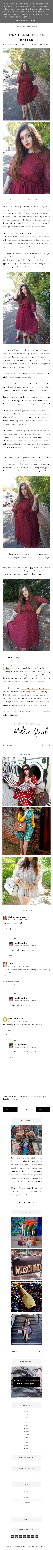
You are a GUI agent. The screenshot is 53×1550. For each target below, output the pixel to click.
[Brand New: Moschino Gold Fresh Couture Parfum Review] (26, 1312)
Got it (34, 21)
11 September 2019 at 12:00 (25, 945)
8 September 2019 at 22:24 (18, 1021)
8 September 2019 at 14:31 (18, 966)
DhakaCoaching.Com (11, 984)
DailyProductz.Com (11, 981)
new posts (10, 1109)
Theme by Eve (40, 1547)
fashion (30, 45)
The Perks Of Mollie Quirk (23, 1547)
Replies (14, 938)
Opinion (46, 45)
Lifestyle (38, 45)
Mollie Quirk (21, 943)
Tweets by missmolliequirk (22, 1475)
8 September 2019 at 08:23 (18, 919)
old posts (43, 1109)
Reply (5, 933)
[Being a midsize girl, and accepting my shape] (26, 1344)
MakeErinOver (15, 1018)
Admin (11, 963)
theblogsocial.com (17, 917)
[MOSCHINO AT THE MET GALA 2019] (26, 1279)
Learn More (22, 21)
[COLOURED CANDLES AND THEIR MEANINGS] (26, 1247)
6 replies (8, 745)
